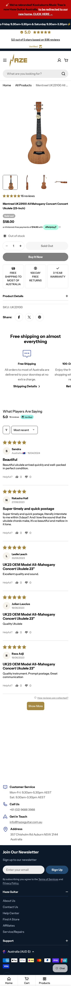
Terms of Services (48, 879)
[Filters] (6, 430)
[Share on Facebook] (19, 317)
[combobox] (35, 74)
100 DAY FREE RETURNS (35, 276)
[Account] (59, 60)
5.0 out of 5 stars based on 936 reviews (35, 39)
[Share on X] (29, 317)
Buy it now (35, 257)
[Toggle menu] (5, 60)
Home (7, 85)
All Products (23, 85)
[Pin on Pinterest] (40, 317)
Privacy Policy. (11, 883)
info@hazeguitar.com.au (26, 822)
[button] (12, 196)
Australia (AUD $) (19, 951)
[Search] (63, 74)
